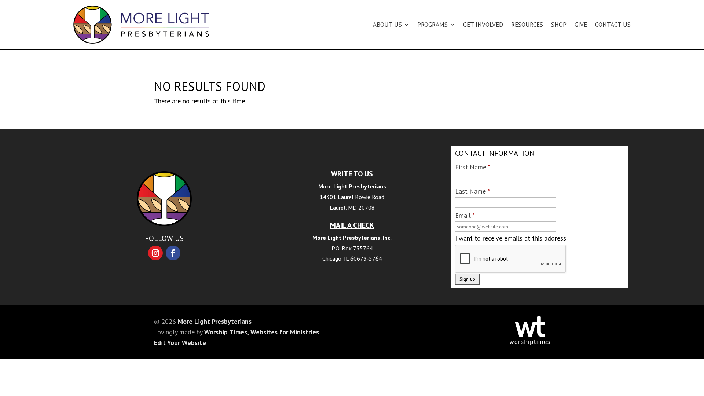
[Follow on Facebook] (173, 253)
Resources (527, 25)
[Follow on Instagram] (155, 253)
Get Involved (483, 25)
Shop (558, 25)
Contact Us (613, 25)
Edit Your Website (180, 342)
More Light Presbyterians (215, 321)
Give (581, 25)
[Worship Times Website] (530, 342)
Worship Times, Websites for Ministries (261, 332)
